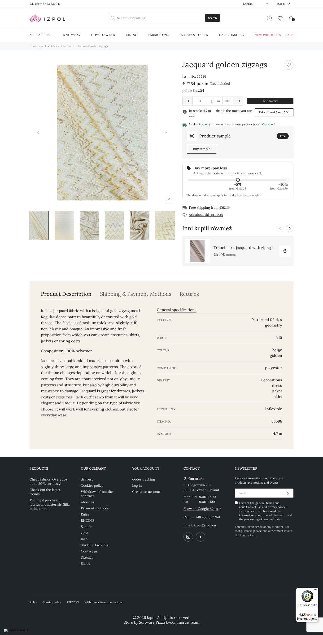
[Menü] (315, 590)
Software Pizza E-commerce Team (169, 622)
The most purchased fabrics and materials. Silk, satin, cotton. (50, 504)
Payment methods (95, 508)
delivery (87, 479)
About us (87, 502)
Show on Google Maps (200, 509)
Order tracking (143, 479)
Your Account (145, 468)
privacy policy (276, 507)
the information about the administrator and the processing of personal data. (265, 515)
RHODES (88, 520)
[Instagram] (188, 537)
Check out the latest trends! (45, 492)
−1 (187, 101)
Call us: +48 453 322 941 (45, 3)
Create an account (146, 491)
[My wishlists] (280, 18)
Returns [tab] (189, 294)
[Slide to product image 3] (89, 225)
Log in (137, 485)
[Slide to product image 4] (114, 225)
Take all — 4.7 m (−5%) (274, 112)
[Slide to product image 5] (139, 225)
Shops (85, 563)
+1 (238, 101)
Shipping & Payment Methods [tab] (135, 294)
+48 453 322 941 (208, 517)
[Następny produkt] (289, 228)
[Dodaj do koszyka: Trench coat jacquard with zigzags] (285, 251)
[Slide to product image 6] (165, 225)
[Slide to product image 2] (64, 225)
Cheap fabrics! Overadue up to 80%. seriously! (48, 481)
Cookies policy (92, 485)
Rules (85, 514)
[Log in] (269, 18)
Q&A (84, 533)
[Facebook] (200, 537)
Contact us (89, 551)
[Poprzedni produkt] (280, 228)
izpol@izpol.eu (205, 525)
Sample (86, 527)
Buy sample (201, 149)
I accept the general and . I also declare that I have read (265, 511)
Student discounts (94, 545)
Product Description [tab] (66, 294)
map (84, 539)
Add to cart (270, 101)
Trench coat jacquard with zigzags (244, 247)
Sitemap (87, 557)
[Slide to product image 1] (39, 225)
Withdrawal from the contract (97, 493)
